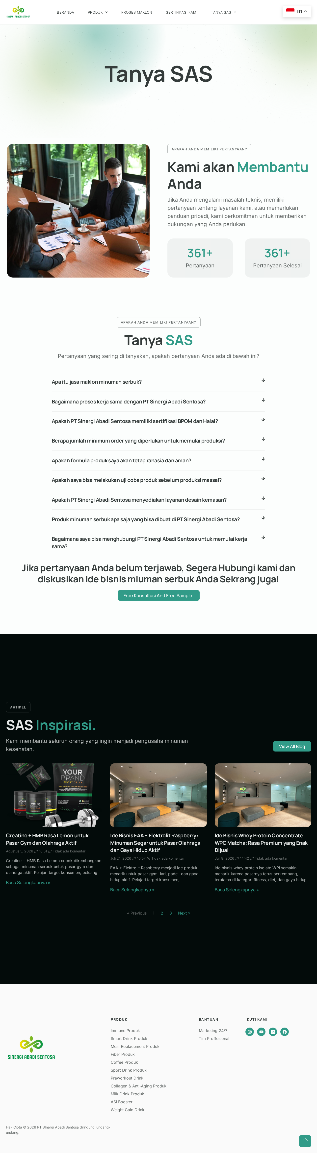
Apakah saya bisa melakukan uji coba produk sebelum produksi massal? (137, 479)
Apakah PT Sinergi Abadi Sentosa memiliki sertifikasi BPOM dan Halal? (135, 421)
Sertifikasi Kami (181, 12)
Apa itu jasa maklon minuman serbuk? (97, 381)
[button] (158, 382)
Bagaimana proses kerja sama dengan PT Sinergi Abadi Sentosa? (129, 401)
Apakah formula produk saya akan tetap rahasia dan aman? (121, 460)
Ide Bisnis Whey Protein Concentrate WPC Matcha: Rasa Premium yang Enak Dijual (261, 842)
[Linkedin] (273, 1032)
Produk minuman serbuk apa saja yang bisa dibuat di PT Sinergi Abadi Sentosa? (146, 519)
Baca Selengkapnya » (28, 882)
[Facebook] (284, 1032)
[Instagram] (249, 1032)
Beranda (65, 12)
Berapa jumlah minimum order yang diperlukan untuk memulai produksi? (138, 440)
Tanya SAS (221, 12)
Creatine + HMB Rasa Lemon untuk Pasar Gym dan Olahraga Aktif (47, 839)
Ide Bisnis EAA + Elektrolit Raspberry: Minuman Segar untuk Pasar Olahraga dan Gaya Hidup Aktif (155, 842)
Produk (95, 12)
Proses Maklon (136, 12)
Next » (184, 913)
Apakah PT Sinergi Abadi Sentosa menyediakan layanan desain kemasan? (139, 499)
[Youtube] (261, 1032)
